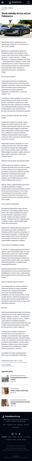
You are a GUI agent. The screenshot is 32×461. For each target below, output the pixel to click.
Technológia (19, 424)
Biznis (4, 424)
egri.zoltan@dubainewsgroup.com (8, 366)
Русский (14, 436)
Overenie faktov (26, 450)
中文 (18, 436)
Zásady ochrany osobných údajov (19, 448)
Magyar (24, 439)
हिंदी (21, 436)
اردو (24, 436)
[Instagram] (16, 434)
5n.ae (12, 457)
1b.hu (21, 457)
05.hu (9, 457)
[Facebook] (12, 434)
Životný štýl (10, 424)
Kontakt (7, 448)
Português (8, 439)
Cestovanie (26, 424)
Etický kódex (19, 450)
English (9, 436)
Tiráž (11, 448)
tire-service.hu (16, 457)
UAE (15, 424)
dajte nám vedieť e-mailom (22, 362)
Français (14, 439)
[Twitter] (19, 434)
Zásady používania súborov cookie (10, 450)
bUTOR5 (5, 457)
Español (28, 436)
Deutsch (19, 439)
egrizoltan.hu (25, 457)
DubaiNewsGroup (12, 416)
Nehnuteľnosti (16, 427)
